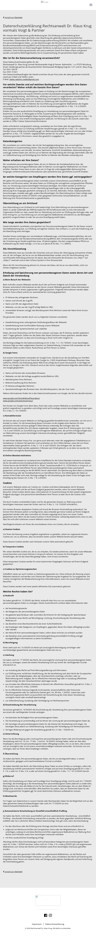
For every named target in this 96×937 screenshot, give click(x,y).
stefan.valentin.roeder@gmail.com (24, 79)
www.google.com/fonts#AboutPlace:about (21, 398)
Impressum (37, 924)
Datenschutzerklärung (54, 924)
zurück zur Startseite (13, 17)
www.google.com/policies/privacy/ (18, 400)
